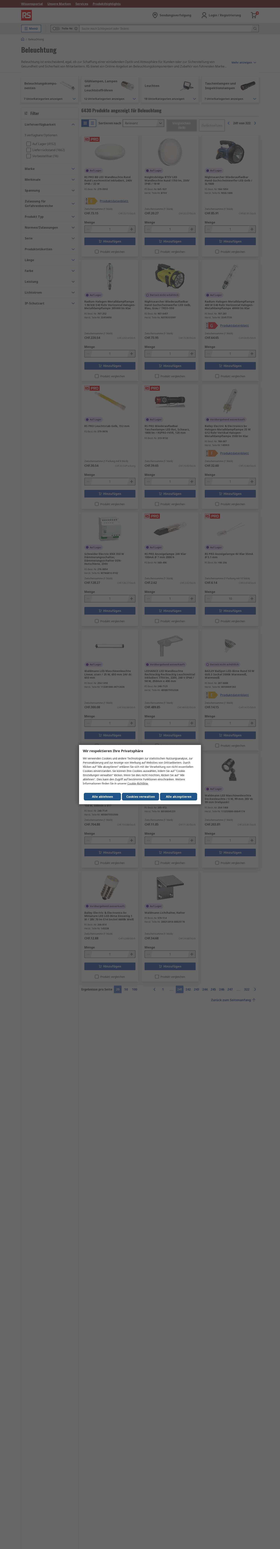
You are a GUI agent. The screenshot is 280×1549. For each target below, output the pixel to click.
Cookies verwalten (140, 797)
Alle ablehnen (102, 797)
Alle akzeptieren (178, 797)
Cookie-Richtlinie (137, 783)
